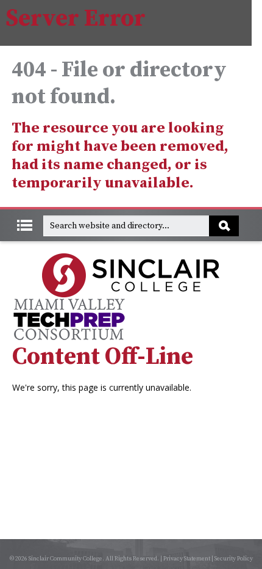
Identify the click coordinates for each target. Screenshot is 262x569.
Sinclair (131, 275)
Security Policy (233, 558)
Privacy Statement (186, 558)
